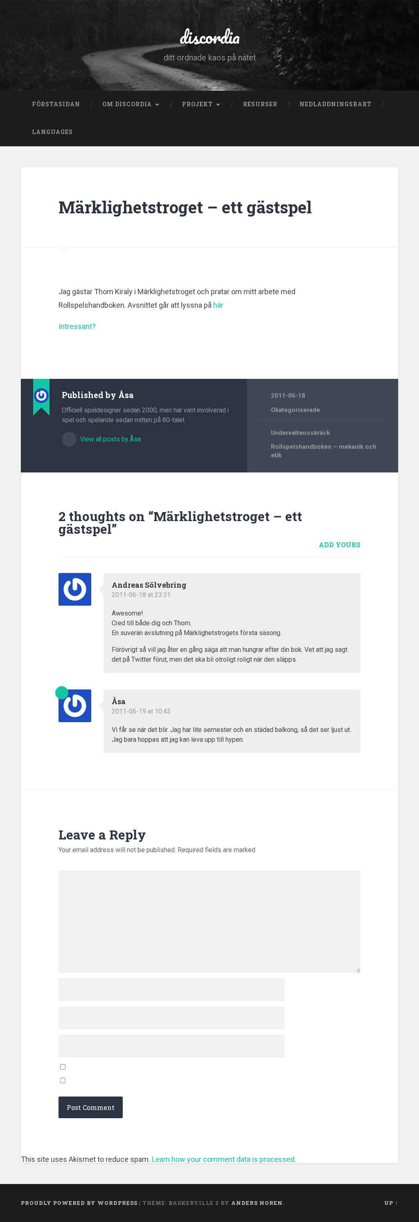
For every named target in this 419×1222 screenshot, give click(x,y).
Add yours (339, 544)
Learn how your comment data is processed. (224, 1159)
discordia (210, 36)
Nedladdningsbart (336, 104)
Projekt (197, 104)
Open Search (390, 132)
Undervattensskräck (300, 432)
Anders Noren (257, 1203)
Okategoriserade (295, 410)
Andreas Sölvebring (149, 585)
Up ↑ (391, 1203)
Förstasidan (56, 104)
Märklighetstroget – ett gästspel (185, 207)
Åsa (119, 701)
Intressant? (77, 326)
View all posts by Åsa (110, 439)
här (218, 305)
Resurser (260, 104)
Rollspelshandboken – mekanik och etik (323, 451)
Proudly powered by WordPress (79, 1203)
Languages (52, 132)
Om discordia (127, 104)
